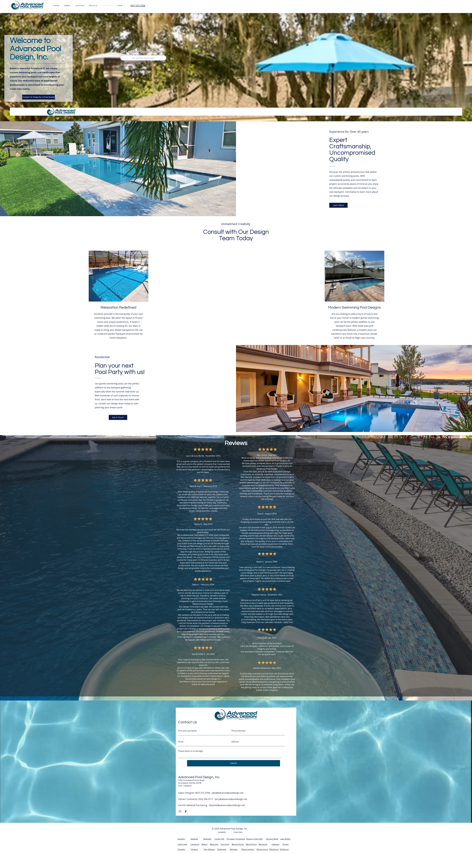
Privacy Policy (238, 832)
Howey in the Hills (254, 839)
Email (180, 742)
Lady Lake (182, 844)
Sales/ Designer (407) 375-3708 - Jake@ (198, 792)
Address (235, 742)
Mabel (204, 844)
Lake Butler (285, 839)
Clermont (225, 844)
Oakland (275, 844)
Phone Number (238, 731)
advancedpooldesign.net (230, 792)
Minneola (263, 844)
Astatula (194, 839)
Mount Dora (251, 844)
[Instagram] (179, 811)
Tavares (194, 849)
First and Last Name (187, 731)
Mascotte (214, 844)
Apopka (181, 839)
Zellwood (284, 849)
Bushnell (207, 839)
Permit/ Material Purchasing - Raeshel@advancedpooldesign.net (211, 805)
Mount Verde (238, 844)
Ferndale (231, 839)
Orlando (181, 849)
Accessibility (222, 832)
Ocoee (285, 844)
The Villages (209, 849)
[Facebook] (185, 811)
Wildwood (274, 849)
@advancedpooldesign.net (233, 799)
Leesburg (195, 844)
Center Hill (219, 839)
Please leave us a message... (191, 751)
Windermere (262, 849)
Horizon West (272, 839)
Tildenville (221, 849)
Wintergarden (248, 849)
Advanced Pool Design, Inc (198, 777)
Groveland (240, 839)
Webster (234, 849)
